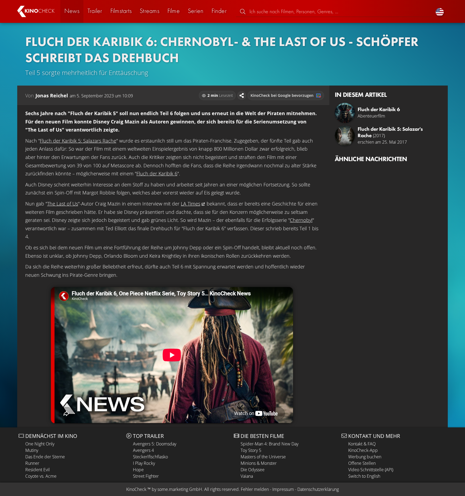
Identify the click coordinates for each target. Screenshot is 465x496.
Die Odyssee (253, 469)
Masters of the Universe (263, 456)
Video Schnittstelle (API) (370, 469)
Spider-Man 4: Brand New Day (269, 444)
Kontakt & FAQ (362, 444)
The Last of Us (62, 203)
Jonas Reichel (52, 95)
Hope (138, 469)
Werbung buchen (364, 456)
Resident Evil (37, 469)
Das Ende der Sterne (45, 456)
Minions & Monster (259, 463)
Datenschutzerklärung (318, 489)
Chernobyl (301, 220)
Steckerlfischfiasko (150, 456)
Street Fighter (146, 476)
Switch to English (364, 476)
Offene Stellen (362, 463)
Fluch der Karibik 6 (156, 173)
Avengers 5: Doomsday (154, 444)
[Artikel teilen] (241, 95)
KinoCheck (136, 489)
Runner (32, 463)
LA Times (190, 203)
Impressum (283, 489)
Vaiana (247, 476)
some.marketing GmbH (179, 489)
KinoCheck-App (363, 450)
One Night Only (39, 444)
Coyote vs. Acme (41, 476)
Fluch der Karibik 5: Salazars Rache (78, 140)
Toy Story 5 (251, 450)
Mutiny (31, 450)
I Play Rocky (144, 463)
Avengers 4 (143, 450)
